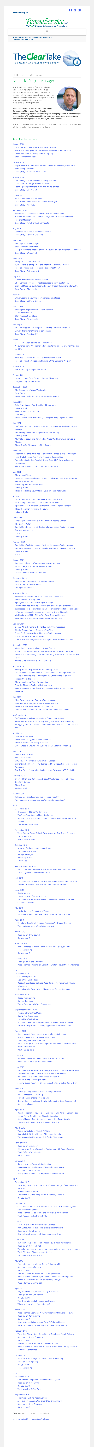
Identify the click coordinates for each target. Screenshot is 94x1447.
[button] (47, 31)
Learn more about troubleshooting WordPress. (31, 1419)
